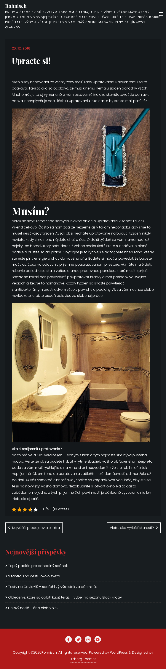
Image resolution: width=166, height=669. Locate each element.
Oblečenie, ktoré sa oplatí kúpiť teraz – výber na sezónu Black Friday (65, 597)
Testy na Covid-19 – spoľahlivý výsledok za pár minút (52, 586)
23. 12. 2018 (21, 48)
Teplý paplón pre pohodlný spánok (38, 565)
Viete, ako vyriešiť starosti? (132, 527)
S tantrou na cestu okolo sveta (34, 576)
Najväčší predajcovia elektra (36, 527)
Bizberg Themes (83, 658)
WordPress (119, 652)
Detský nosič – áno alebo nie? (33, 607)
